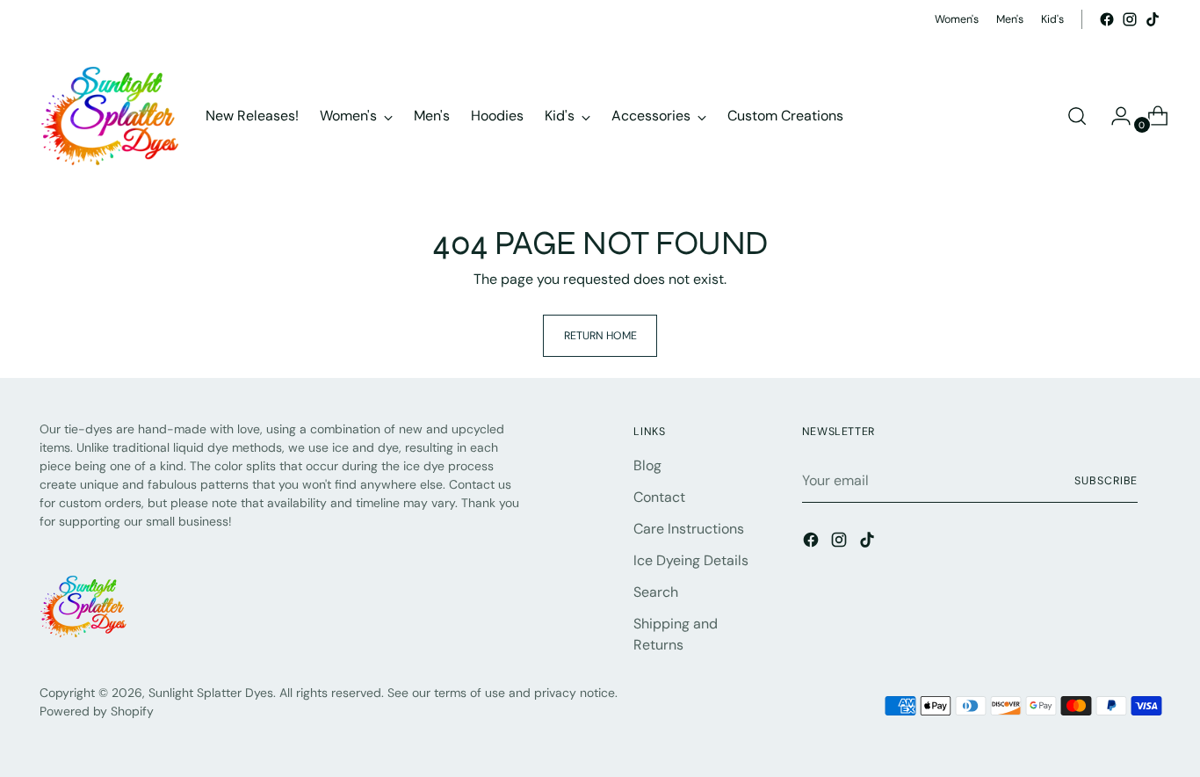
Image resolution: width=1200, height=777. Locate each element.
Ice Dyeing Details (690, 560)
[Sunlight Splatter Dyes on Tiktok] (1152, 19)
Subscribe (1106, 481)
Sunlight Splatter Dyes (210, 693)
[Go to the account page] (1113, 116)
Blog (647, 465)
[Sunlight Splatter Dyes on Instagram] (1130, 19)
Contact (659, 497)
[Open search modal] (1077, 116)
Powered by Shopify (97, 711)
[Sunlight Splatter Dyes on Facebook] (1107, 19)
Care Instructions (688, 528)
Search (655, 592)
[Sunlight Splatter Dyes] (110, 116)
